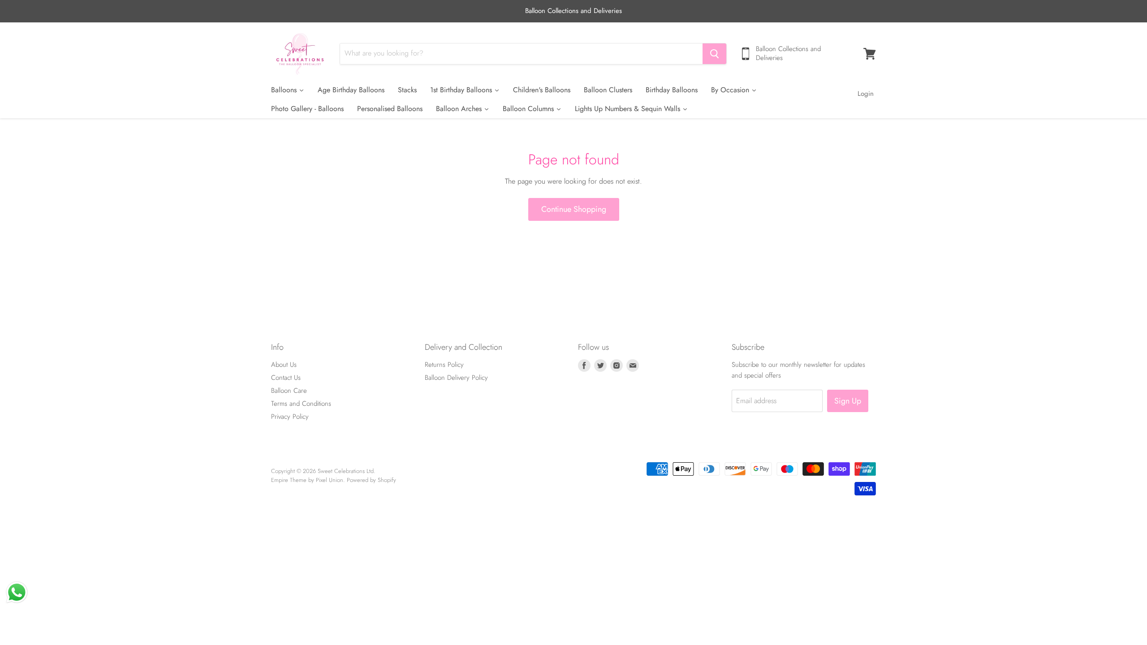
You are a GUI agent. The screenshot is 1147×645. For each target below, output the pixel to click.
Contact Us (286, 378)
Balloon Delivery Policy (456, 378)
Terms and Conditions (301, 403)
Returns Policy (444, 365)
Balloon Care (289, 391)
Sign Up (847, 401)
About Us (284, 365)
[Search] (714, 53)
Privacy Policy (290, 416)
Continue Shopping (573, 209)
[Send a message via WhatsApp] (16, 592)
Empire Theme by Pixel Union (307, 480)
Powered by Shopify (371, 480)
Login (866, 94)
